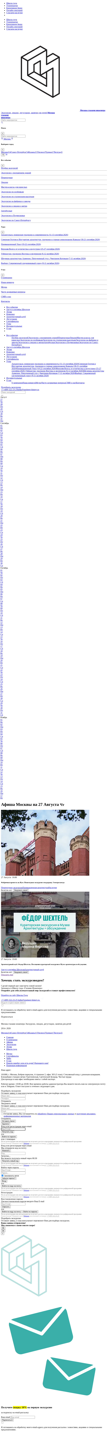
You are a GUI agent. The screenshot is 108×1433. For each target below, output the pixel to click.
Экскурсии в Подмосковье (13, 215)
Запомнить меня (11, 1176)
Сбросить (6, 1207)
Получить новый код (10, 1161)
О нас (8, 328)
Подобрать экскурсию (11, 387)
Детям (9, 312)
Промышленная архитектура (35, 887)
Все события (12, 307)
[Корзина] (6, 155)
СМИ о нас (6, 296)
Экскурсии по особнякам (12, 192)
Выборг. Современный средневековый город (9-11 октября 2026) (30, 263)
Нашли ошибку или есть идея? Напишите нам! (27, 1063)
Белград (58, 152)
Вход (4, 1181)
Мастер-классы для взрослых (14, 187)
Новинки (10, 314)
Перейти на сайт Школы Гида (14, 995)
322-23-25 (9, 389)
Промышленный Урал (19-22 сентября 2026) (21, 244)
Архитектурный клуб (16, 316)
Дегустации (11, 319)
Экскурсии (11, 1044)
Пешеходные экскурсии (12, 887)
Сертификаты (12, 321)
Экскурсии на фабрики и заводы (15, 201)
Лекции (4, 182)
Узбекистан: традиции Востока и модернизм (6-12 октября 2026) (30, 254)
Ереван (50, 152)
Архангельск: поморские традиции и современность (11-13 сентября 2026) (34, 235)
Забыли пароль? (8, 1178)
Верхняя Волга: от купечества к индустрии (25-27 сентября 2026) (30, 249)
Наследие (52, 887)
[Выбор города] (12, 139)
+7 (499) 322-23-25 (53, 1143)
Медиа (4, 287)
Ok (3, 1228)
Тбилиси (41, 152)
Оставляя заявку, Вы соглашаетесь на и (50, 1115)
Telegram (26, 1143)
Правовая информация (16, 1065)
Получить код (7, 1132)
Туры (8, 324)
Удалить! (5, 1124)
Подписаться (7, 1420)
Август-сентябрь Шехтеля (18, 309)
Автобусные (6, 211)
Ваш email (6, 1417)
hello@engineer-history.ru (28, 389)
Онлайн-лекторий (14, 10)
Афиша (9, 1042)
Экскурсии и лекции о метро (14, 206)
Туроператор (12, 5)
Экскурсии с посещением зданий (16, 173)
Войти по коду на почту (11, 1186)
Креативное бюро (14, 8)
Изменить (6, 1151)
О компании (6, 277)
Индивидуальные (14, 326)
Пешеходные (7, 177)
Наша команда (7, 282)
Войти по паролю (9, 1137)
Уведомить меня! (21, 890)
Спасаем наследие (14, 13)
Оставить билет (8, 1121)
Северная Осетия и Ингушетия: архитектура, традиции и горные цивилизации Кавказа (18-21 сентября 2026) (50, 239)
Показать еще (7, 975)
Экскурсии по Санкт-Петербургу (16, 220)
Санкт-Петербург (20, 152)
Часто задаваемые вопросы (13, 292)
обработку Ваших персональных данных (56, 1114)
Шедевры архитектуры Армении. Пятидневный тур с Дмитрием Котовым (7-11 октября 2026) (43, 258)
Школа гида (11, 3)
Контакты (5, 301)
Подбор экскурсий (9, 168)
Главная (9, 1037)
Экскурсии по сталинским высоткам (17, 196)
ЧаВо (8, 1058)
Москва (6, 152)
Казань (33, 152)
